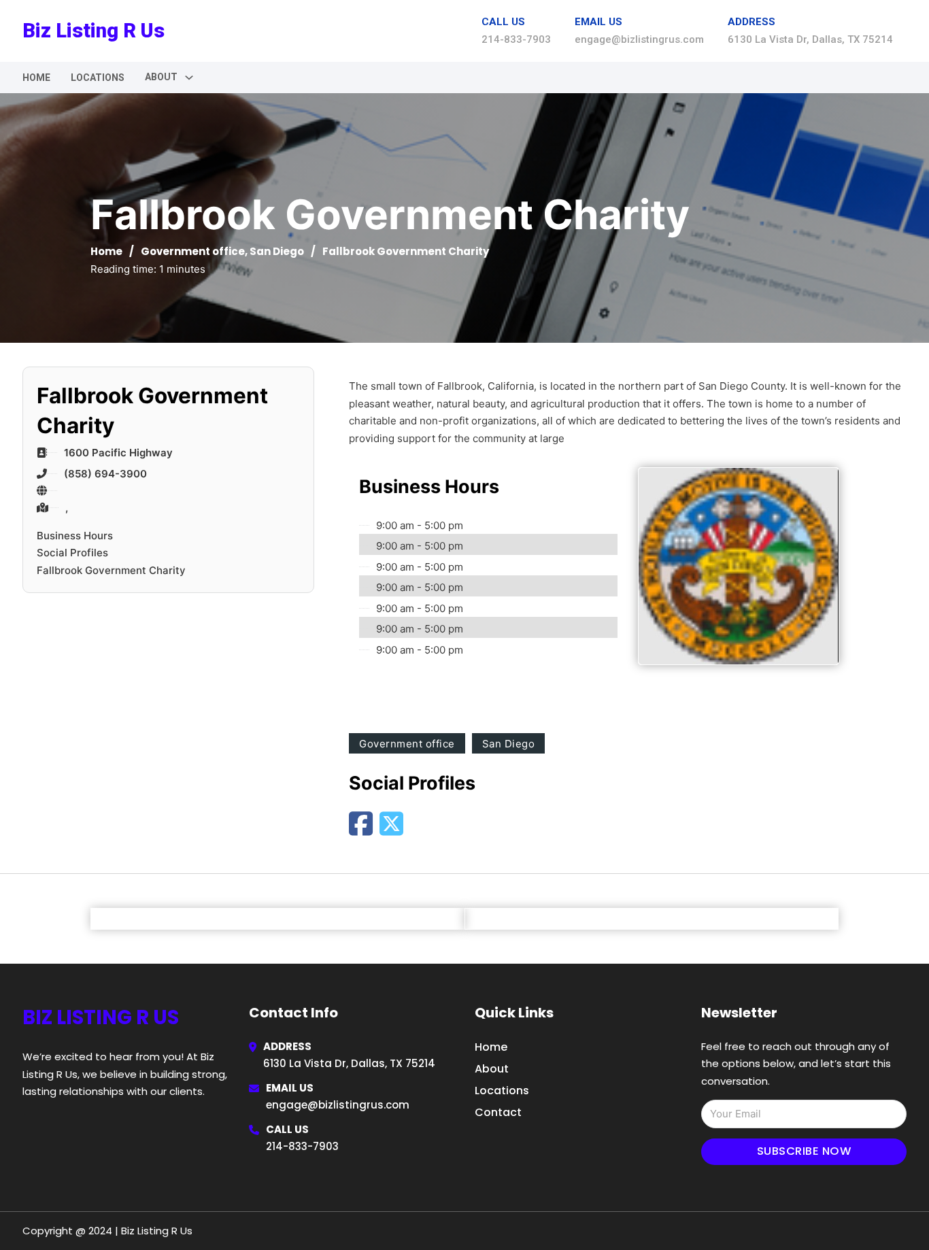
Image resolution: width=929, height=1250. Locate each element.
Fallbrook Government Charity (111, 570)
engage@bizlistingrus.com (337, 1105)
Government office (193, 251)
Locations (97, 77)
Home (36, 77)
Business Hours (75, 535)
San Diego (277, 251)
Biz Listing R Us (93, 30)
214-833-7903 (302, 1146)
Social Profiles (72, 552)
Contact (498, 1112)
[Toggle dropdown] (189, 77)
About (492, 1069)
